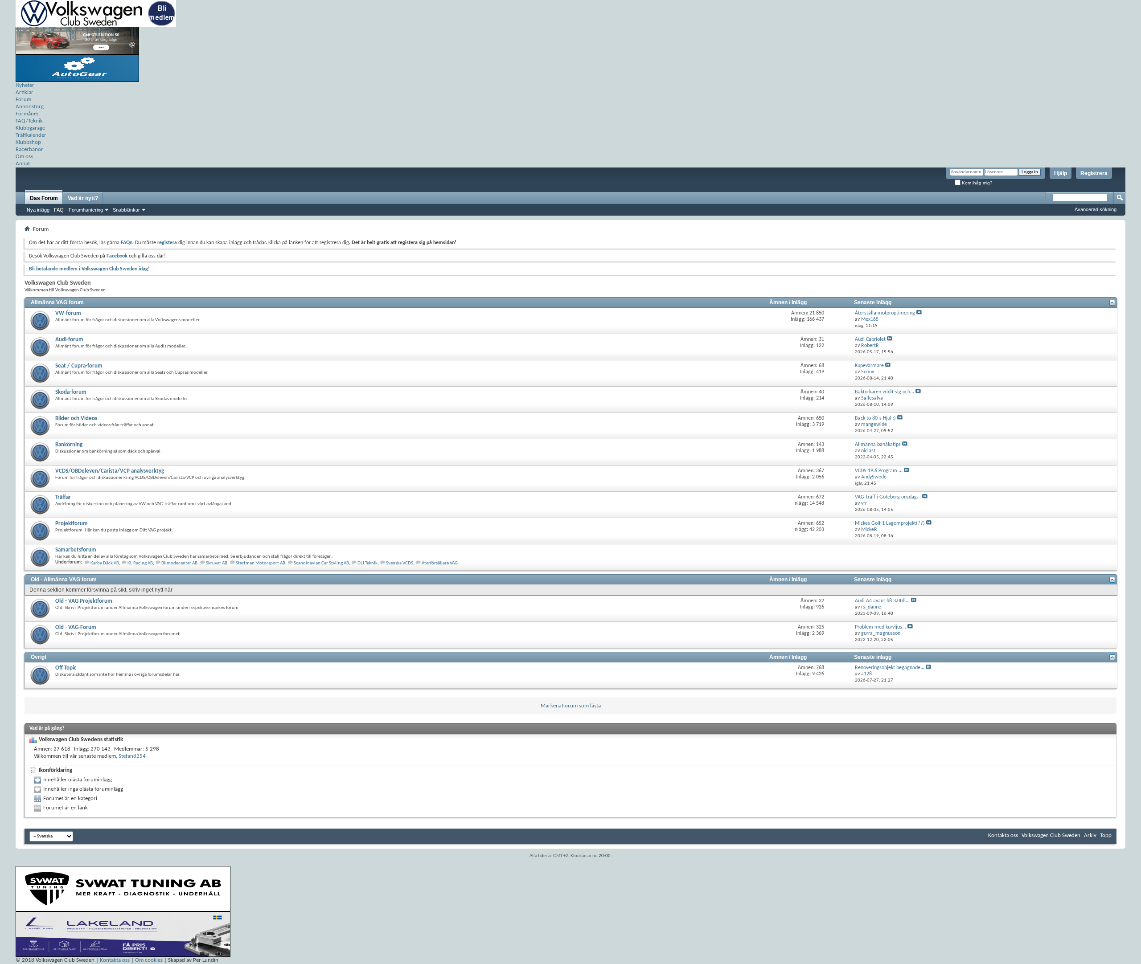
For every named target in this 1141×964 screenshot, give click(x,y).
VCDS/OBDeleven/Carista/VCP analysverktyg (109, 471)
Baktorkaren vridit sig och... (884, 392)
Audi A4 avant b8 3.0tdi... (882, 601)
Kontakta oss (1003, 835)
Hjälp (1060, 173)
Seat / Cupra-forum (79, 366)
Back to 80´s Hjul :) (875, 418)
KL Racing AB (140, 563)
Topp (1106, 835)
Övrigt (38, 657)
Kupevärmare (869, 365)
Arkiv (1090, 835)
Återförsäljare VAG (440, 563)
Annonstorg (30, 107)
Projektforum (71, 524)
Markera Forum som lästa (571, 706)
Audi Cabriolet (870, 339)
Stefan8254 (132, 756)
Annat (23, 164)
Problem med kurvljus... (880, 627)
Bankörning (68, 445)
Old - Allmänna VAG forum (64, 579)
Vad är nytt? (83, 198)
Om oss (24, 156)
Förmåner (27, 114)
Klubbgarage (30, 128)
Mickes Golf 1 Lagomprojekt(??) (890, 523)
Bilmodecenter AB (179, 563)
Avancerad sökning (1095, 209)
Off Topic (65, 668)
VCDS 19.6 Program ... (879, 471)
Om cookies (149, 960)
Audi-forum (69, 340)
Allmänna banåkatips (878, 444)
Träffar (63, 497)
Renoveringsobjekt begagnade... (889, 667)
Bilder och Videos (76, 418)
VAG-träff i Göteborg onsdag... (888, 497)
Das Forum (44, 198)
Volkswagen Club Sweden (1051, 835)
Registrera (1094, 173)
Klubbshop (28, 142)
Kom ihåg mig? (976, 182)
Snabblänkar (126, 209)
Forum (23, 99)
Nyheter (25, 85)
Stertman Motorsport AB (260, 563)
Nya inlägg (38, 209)
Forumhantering (86, 209)
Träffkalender (31, 135)
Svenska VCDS (399, 563)
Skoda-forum (70, 392)
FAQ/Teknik (29, 121)
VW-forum (68, 313)
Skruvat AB (216, 563)
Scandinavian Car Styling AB (321, 563)
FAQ (59, 209)
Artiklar (24, 92)
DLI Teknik (367, 563)
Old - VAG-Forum (75, 627)
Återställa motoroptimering (885, 313)
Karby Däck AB (104, 563)
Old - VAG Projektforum (83, 601)
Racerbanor (29, 149)
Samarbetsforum (75, 550)
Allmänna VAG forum (57, 302)
